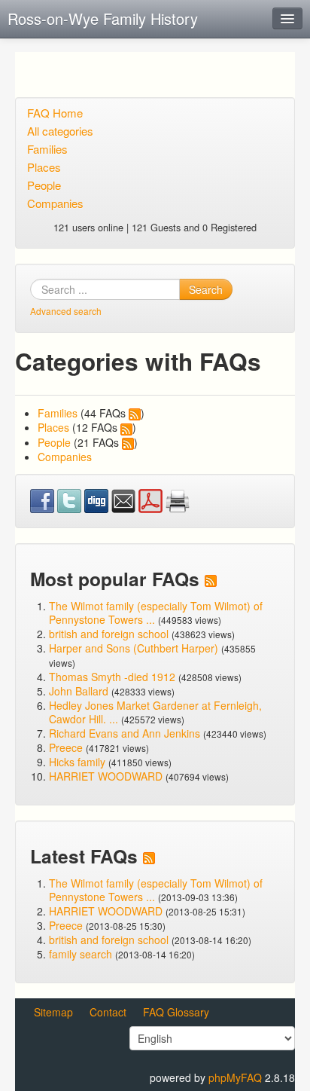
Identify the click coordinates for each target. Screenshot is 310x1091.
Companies (55, 203)
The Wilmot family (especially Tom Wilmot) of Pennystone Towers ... (156, 612)
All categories (60, 131)
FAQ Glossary (176, 1011)
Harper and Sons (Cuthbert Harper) (133, 648)
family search (82, 953)
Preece (66, 747)
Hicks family (78, 761)
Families (47, 149)
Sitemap (53, 1011)
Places (44, 167)
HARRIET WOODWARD (106, 776)
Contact (108, 1011)
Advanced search (66, 310)
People (44, 185)
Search (206, 289)
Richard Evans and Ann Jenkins (124, 733)
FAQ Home (55, 113)
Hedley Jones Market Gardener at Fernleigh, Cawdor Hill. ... (155, 712)
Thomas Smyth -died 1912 (112, 676)
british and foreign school (109, 633)
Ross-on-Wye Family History (103, 18)
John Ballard (78, 690)
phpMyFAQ (235, 1077)
